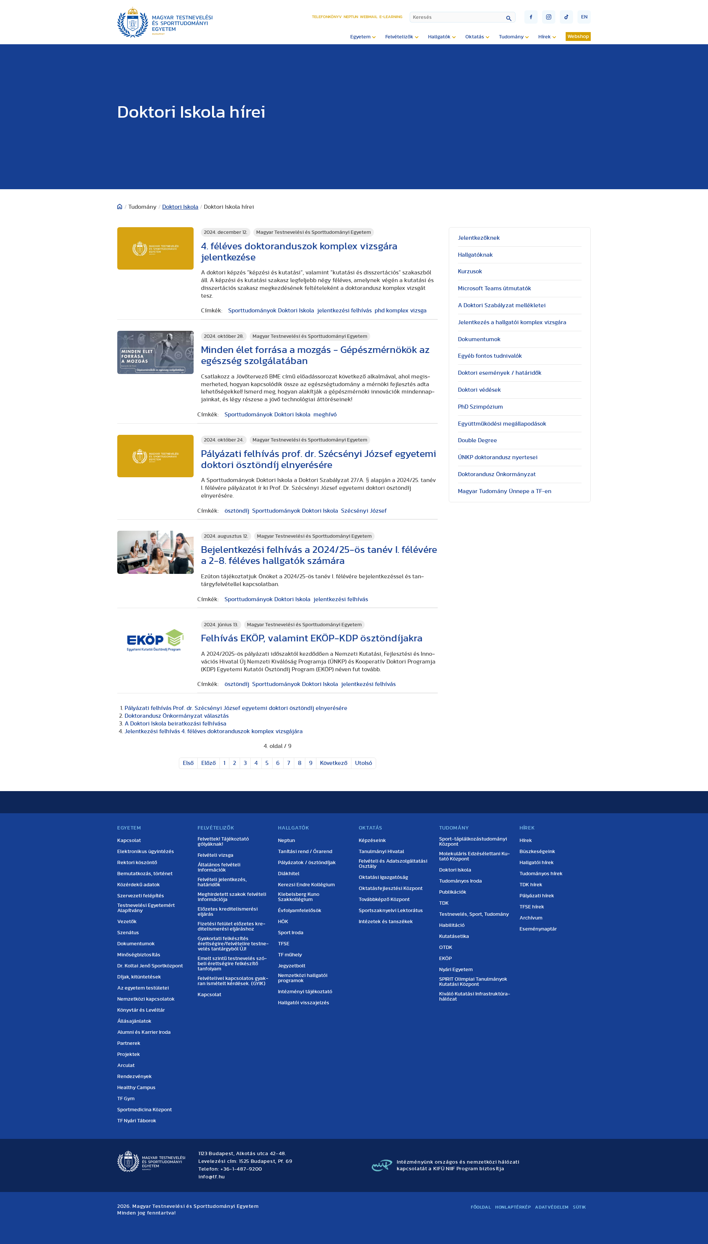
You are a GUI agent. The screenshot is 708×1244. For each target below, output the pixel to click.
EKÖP (445, 958)
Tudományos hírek (541, 873)
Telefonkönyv (327, 17)
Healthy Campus (136, 1087)
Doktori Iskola (180, 207)
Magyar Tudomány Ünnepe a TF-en (504, 491)
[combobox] (463, 17)
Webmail (369, 17)
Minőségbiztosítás (138, 954)
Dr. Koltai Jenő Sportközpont (150, 965)
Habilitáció (452, 925)
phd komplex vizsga (401, 310)
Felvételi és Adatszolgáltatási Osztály (393, 864)
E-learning (390, 17)
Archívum (531, 918)
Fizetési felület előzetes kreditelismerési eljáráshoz (232, 926)
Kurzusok (470, 271)
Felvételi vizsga (215, 855)
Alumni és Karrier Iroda (144, 1032)
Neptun (351, 17)
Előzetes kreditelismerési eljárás (228, 912)
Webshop (578, 36)
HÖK (283, 921)
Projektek (128, 1054)
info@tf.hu (211, 1176)
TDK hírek (531, 884)
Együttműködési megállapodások (502, 424)
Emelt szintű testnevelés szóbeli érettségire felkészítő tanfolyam (232, 963)
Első (188, 763)
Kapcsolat (129, 840)
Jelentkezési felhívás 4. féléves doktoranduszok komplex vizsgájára (214, 731)
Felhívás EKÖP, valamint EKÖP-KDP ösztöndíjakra (312, 638)
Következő (333, 763)
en (584, 17)
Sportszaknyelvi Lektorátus (391, 910)
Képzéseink (372, 840)
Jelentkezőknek (479, 238)
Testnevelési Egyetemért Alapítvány (146, 908)
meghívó (325, 414)
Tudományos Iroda (460, 881)
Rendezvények (134, 1076)
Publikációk (452, 892)
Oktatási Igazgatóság (383, 877)
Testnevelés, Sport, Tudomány (474, 914)
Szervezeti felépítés (140, 895)
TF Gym (126, 1098)
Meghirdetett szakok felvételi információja (232, 897)
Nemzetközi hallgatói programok (302, 978)
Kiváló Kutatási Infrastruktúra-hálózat (474, 996)
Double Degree (477, 440)
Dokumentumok (479, 339)
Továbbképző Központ (384, 899)
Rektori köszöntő (137, 862)
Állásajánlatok (134, 1021)
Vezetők (127, 921)
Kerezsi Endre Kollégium (306, 884)
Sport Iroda (290, 932)
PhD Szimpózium (480, 407)
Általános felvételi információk (219, 867)
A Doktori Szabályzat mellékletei (502, 305)
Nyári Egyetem (456, 969)
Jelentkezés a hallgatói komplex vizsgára (512, 322)
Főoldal (481, 1207)
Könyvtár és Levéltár (141, 1010)
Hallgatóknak (475, 255)
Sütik (579, 1207)
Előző (208, 763)
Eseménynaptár (538, 929)
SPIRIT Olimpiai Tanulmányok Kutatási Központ (473, 982)
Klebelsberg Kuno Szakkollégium (298, 897)
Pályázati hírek (537, 895)
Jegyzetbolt (291, 965)
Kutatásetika (454, 936)
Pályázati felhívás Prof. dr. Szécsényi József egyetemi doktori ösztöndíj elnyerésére (236, 708)
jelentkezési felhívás (344, 310)
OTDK (445, 947)
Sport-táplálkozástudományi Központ (473, 841)
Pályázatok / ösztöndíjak (307, 862)
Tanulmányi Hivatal (381, 851)
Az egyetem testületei (143, 988)
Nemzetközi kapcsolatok (146, 999)
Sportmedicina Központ (144, 1109)
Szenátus (128, 932)
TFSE (283, 943)
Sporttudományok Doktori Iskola (271, 310)
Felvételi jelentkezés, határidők (222, 882)
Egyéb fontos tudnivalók (490, 356)
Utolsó (363, 763)
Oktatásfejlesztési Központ (391, 888)
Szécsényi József (364, 511)
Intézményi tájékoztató (305, 991)
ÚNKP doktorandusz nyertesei (498, 457)
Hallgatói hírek (537, 862)
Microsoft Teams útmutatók (494, 288)
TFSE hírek (532, 906)
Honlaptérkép (513, 1207)
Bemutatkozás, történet (145, 873)
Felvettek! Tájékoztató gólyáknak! (223, 841)
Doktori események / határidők (500, 373)
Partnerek (128, 1043)
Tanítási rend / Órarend (305, 851)
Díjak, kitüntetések (139, 977)
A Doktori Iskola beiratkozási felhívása (175, 724)
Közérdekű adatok (138, 884)
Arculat (126, 1065)
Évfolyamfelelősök (300, 910)
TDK (444, 903)
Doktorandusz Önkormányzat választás (177, 716)
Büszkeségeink (537, 851)
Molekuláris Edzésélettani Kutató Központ (474, 856)
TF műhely (290, 954)
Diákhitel (288, 873)
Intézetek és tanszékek (386, 921)
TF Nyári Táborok (136, 1120)
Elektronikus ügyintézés (145, 851)
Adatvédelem (552, 1207)
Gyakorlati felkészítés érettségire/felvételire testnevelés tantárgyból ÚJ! (233, 944)
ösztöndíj (237, 511)
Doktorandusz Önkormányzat (497, 474)
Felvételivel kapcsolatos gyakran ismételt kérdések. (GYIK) (233, 981)
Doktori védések (479, 390)
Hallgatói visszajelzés (303, 1002)
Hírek (526, 840)
